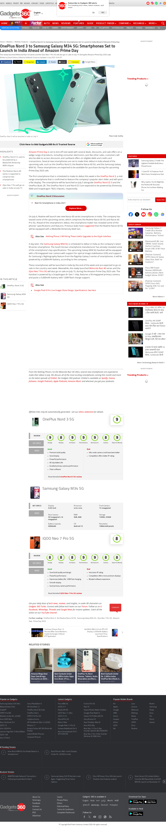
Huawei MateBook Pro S (67, 729)
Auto (47, 23)
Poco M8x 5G (63, 704)
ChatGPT (3, 710)
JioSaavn (32, 381)
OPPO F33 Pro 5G (34, 716)
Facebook (33, 609)
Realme (134, 729)
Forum (85, 606)
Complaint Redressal (65, 813)
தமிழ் (103, 801)
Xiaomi (152, 722)
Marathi (110, 3)
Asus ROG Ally (89, 725)
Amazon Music (74, 381)
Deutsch (104, 805)
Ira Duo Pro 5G (89, 704)
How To (45, 28)
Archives (35, 806)
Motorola (134, 710)
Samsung (153, 707)
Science (139, 28)
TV (95, 28)
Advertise (36, 816)
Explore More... (76, 208)
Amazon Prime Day (38, 151)
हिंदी (21, 3)
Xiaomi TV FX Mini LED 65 (93, 716)
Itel (114, 729)
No (93, 12)
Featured (132, 156)
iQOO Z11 (62, 707)
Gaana (112, 378)
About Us (36, 797)
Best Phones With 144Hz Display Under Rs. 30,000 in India (64, 753)
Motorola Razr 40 (97, 268)
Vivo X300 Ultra (6, 719)
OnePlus (134, 719)
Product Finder (105, 23)
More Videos (158, 296)
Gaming (55, 28)
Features (78, 23)
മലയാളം (95, 805)
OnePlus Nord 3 (108, 176)
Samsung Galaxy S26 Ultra (10, 704)
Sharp (151, 710)
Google (116, 710)
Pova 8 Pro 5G (63, 719)
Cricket (34, 3)
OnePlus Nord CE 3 (103, 182)
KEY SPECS (37, 443)
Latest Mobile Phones (35, 734)
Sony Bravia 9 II (90, 719)
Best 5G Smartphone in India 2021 (50, 203)
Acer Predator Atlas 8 (92, 722)
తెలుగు (110, 801)
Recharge (138, 23)
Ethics (59, 803)
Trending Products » (137, 79)
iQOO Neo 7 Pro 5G (58, 539)
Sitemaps (36, 800)
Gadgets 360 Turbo (37, 606)
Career (60, 797)
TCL (150, 716)
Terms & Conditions (65, 810)
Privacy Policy (62, 800)
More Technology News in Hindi (150, 362)
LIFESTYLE (50, 3)
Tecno (151, 719)
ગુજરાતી (86, 805)
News (55, 23)
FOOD (42, 3)
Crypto (80, 28)
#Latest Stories (7, 772)
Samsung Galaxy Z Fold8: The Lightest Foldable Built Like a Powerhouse (152, 163)
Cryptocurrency (33, 719)
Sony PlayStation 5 (34, 704)
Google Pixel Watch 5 (92, 713)
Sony (151, 713)
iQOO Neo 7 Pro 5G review (71, 593)
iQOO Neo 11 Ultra (65, 713)
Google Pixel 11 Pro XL (66, 725)
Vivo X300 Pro (5, 729)
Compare (124, 23)
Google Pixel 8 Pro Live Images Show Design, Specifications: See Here (65, 290)
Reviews (66, 23)
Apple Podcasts (60, 381)
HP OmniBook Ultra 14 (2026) (38, 722)
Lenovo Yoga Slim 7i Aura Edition (12, 732)
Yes (102, 12)
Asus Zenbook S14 (7, 722)
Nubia (133, 716)
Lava (133, 704)
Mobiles (25, 28)
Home (4, 23)
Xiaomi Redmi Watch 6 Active (95, 710)
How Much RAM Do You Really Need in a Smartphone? (23, 753)
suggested (89, 225)
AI (26, 23)
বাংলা (97, 801)
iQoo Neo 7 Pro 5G (38, 271)
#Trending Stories (8, 747)
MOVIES (27, 3)
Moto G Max (62, 722)
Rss (110, 816)
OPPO (133, 722)
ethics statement (86, 411)
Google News (66, 609)
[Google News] (162, 214)
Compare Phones (34, 737)
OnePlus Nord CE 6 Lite (36, 710)
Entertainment (67, 28)
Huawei (116, 719)
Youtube (94, 816)
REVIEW (37, 436)
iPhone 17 (31, 725)
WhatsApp (43, 609)
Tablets (129, 28)
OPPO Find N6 (5, 713)
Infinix (115, 722)
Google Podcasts (44, 381)
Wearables (150, 28)
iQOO (115, 725)
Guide (90, 23)
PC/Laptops (104, 28)
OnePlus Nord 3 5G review (71, 477)
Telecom (35, 28)
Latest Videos (134, 224)
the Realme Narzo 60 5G (66, 618)
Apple (115, 707)
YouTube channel (49, 612)
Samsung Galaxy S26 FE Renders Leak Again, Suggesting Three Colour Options (66, 779)
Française (114, 805)
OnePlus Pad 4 (33, 713)
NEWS (37, 451)
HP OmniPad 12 (33, 707)
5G (159, 28)
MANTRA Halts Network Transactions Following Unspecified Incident (22, 777)
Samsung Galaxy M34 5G (56, 243)
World (9, 3)
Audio (88, 28)
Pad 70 (86, 707)
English (86, 801)
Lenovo (134, 707)
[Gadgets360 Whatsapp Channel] (156, 214)
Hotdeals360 (117, 28)
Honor (115, 716)
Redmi (151, 704)
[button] (120, 665)
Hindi (92, 801)
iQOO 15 (3, 725)
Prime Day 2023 (39, 621)
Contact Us (37, 810)
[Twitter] (137, 214)
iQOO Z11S (62, 716)
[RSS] (164, 3)
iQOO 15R (4, 735)
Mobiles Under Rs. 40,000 (10, 716)
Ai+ (114, 704)
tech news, (54, 603)
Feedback (36, 803)
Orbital (53, 378)
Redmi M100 (63, 710)
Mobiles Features (21, 42)
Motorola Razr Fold (7, 707)
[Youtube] (143, 214)
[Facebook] (131, 214)
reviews (62, 603)
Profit (16, 3)
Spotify (105, 378)
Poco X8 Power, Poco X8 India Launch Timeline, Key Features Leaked (107, 777)
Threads (52, 609)
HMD (115, 713)
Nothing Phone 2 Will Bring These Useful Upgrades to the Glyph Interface (78, 236)
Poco (133, 725)
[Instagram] (150, 214)
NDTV (2, 3)
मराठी (116, 801)
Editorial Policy (63, 806)
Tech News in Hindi (137, 304)
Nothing (134, 713)
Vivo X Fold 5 (5, 738)
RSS (34, 813)
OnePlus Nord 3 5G (58, 420)
